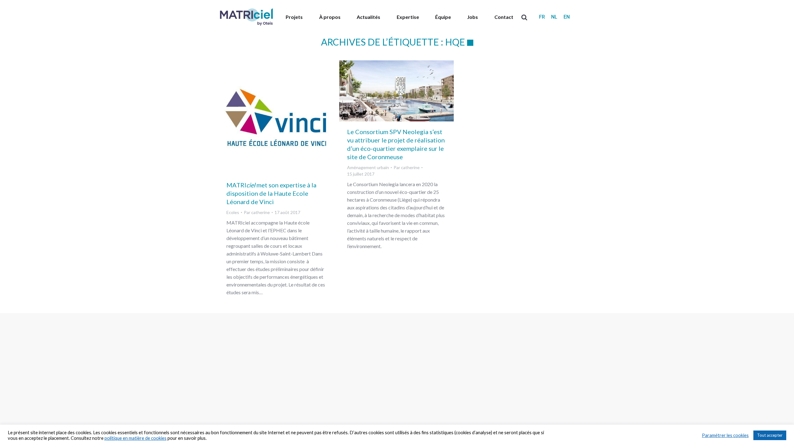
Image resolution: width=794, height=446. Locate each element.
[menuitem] (542, 17)
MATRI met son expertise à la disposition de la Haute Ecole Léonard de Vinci (271, 193)
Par (257, 212)
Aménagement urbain (368, 167)
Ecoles (232, 212)
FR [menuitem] (542, 17)
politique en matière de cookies (136, 438)
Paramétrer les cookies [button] (725, 435)
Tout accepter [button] (770, 435)
